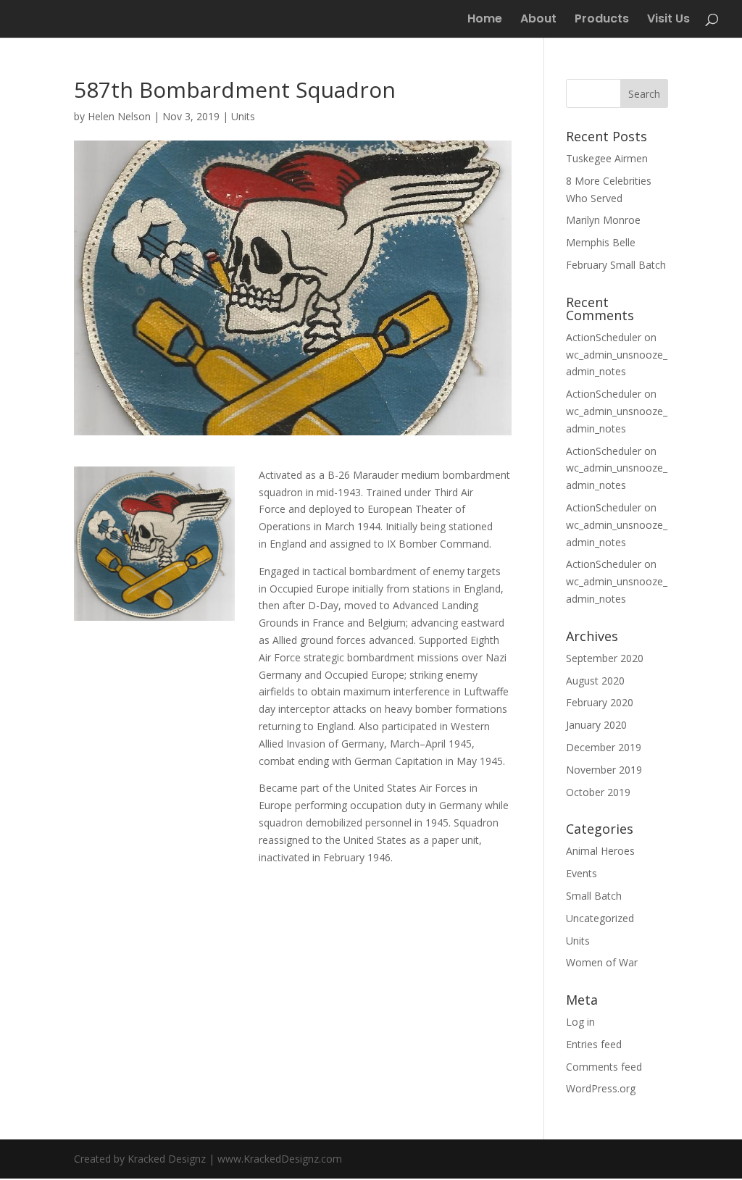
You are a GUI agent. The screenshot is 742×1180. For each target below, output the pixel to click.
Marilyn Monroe (603, 220)
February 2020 (599, 702)
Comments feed (604, 1067)
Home (484, 20)
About (538, 20)
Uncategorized (600, 918)
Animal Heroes (600, 851)
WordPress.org (600, 1088)
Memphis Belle (600, 242)
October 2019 (598, 792)
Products (602, 20)
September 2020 (604, 658)
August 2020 (595, 680)
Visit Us (668, 20)
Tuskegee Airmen (607, 158)
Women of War (602, 962)
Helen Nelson (119, 116)
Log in (580, 1022)
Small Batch (594, 896)
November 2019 (604, 770)
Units (243, 116)
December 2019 (603, 747)
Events (581, 873)
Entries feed (594, 1044)
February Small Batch (616, 265)
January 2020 (596, 725)
